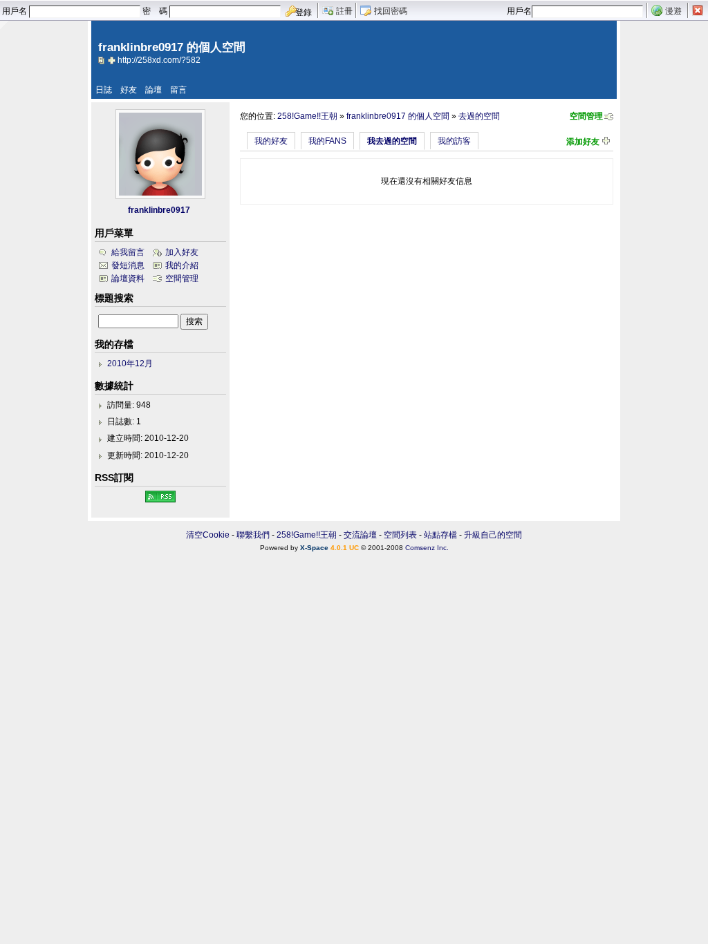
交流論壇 (360, 535)
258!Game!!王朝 (307, 116)
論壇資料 (128, 278)
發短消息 (128, 265)
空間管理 (586, 116)
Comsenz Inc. (427, 547)
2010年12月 (130, 363)
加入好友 (181, 252)
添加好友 (582, 142)
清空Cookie (208, 535)
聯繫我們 (253, 535)
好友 (128, 90)
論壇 (153, 90)
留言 (178, 90)
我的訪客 (454, 141)
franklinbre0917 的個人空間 (397, 116)
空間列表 (400, 535)
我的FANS (327, 141)
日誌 (103, 90)
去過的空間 (479, 116)
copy (103, 60)
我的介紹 (181, 265)
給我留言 (128, 252)
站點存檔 (440, 535)
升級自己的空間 (493, 535)
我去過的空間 (392, 141)
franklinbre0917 (159, 210)
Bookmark (113, 60)
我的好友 (271, 141)
